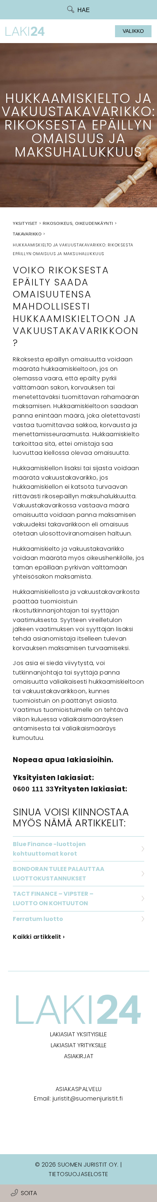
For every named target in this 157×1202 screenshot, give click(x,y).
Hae (83, 10)
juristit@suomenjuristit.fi (88, 1098)
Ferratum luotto (38, 919)
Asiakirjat (78, 1056)
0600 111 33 (33, 789)
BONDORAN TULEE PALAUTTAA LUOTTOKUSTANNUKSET (58, 874)
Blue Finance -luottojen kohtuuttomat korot (49, 849)
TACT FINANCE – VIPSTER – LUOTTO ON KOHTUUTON (53, 898)
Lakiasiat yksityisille (78, 1034)
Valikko (133, 31)
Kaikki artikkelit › (39, 937)
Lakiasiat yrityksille (79, 1045)
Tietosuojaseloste (78, 1174)
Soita (29, 1193)
